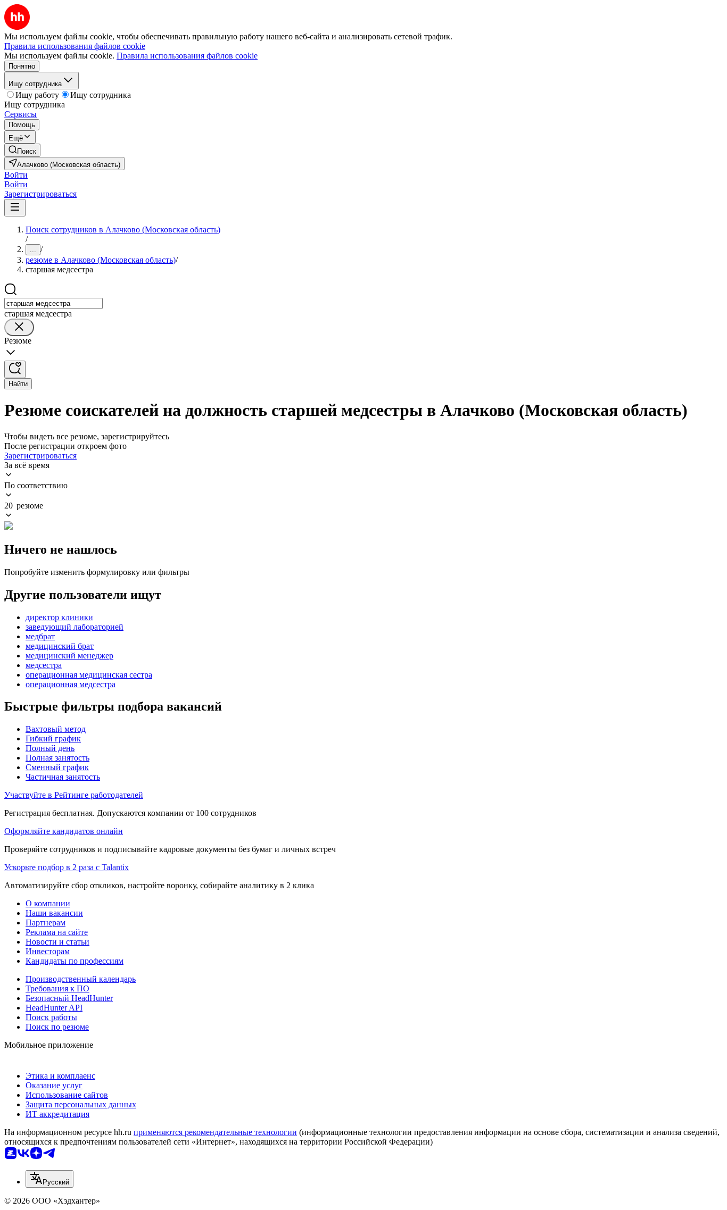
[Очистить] (19, 327)
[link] (22, 150)
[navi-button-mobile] (15, 207)
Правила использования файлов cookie (187, 55)
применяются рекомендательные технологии (215, 1132)
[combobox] (53, 303)
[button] (16, 174)
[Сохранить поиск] (15, 369)
